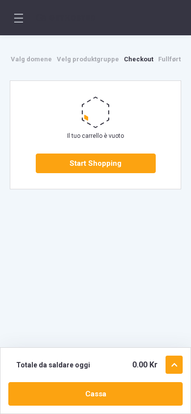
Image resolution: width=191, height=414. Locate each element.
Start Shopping (95, 163)
